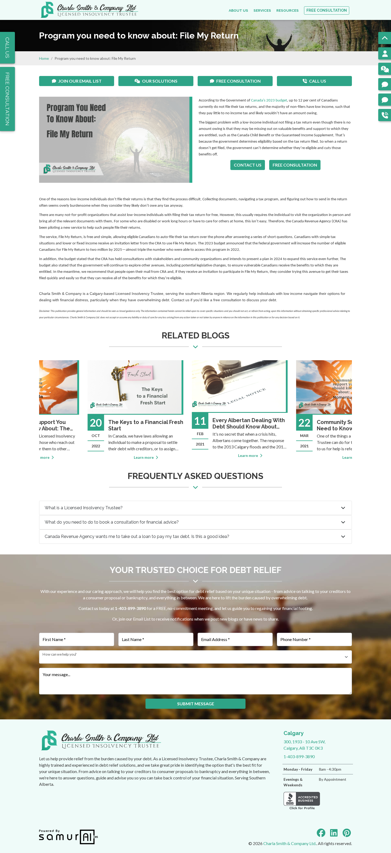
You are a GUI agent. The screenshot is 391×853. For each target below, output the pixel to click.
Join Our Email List (80, 80)
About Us (238, 10)
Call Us (317, 80)
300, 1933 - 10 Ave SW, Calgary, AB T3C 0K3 (304, 740)
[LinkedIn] (333, 833)
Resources (287, 10)
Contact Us (247, 164)
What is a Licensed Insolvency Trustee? (84, 507)
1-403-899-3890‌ (130, 608)
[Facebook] (321, 833)
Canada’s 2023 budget (269, 101)
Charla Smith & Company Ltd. (289, 843)
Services (262, 10)
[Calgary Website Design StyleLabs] (68, 836)
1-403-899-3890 (299, 756)
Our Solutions (159, 80)
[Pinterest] (346, 833)
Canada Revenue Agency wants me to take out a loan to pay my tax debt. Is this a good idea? (137, 536)
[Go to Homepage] (89, 10)
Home (44, 58)
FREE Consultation (326, 10)
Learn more (100, 457)
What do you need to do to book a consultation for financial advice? (112, 522)
